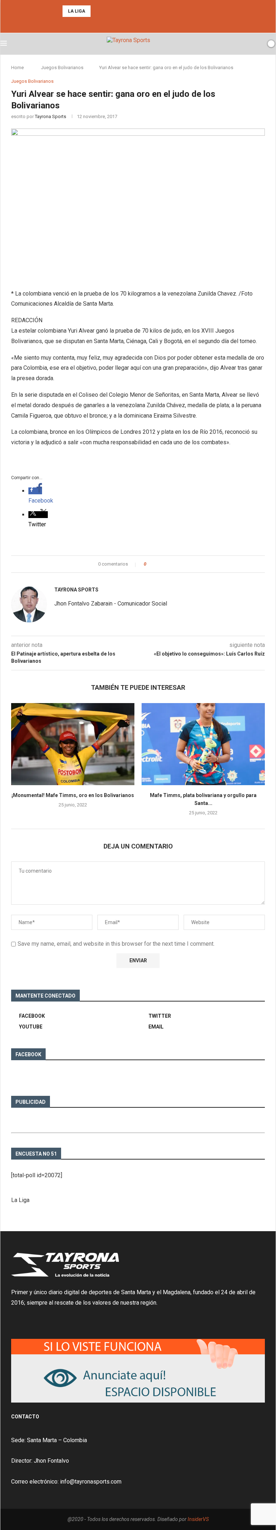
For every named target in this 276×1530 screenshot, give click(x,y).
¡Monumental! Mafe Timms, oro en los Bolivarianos (73, 795)
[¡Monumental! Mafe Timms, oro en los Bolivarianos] (72, 744)
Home (17, 67)
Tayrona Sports (50, 116)
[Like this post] (150, 564)
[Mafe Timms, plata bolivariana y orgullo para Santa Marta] (203, 744)
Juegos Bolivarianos (62, 67)
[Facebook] (128, 23)
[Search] (258, 43)
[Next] (107, 11)
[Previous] (97, 11)
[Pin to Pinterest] (172, 564)
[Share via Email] (178, 564)
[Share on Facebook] (158, 564)
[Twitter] (138, 23)
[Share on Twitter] (165, 564)
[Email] (148, 23)
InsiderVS (198, 1519)
